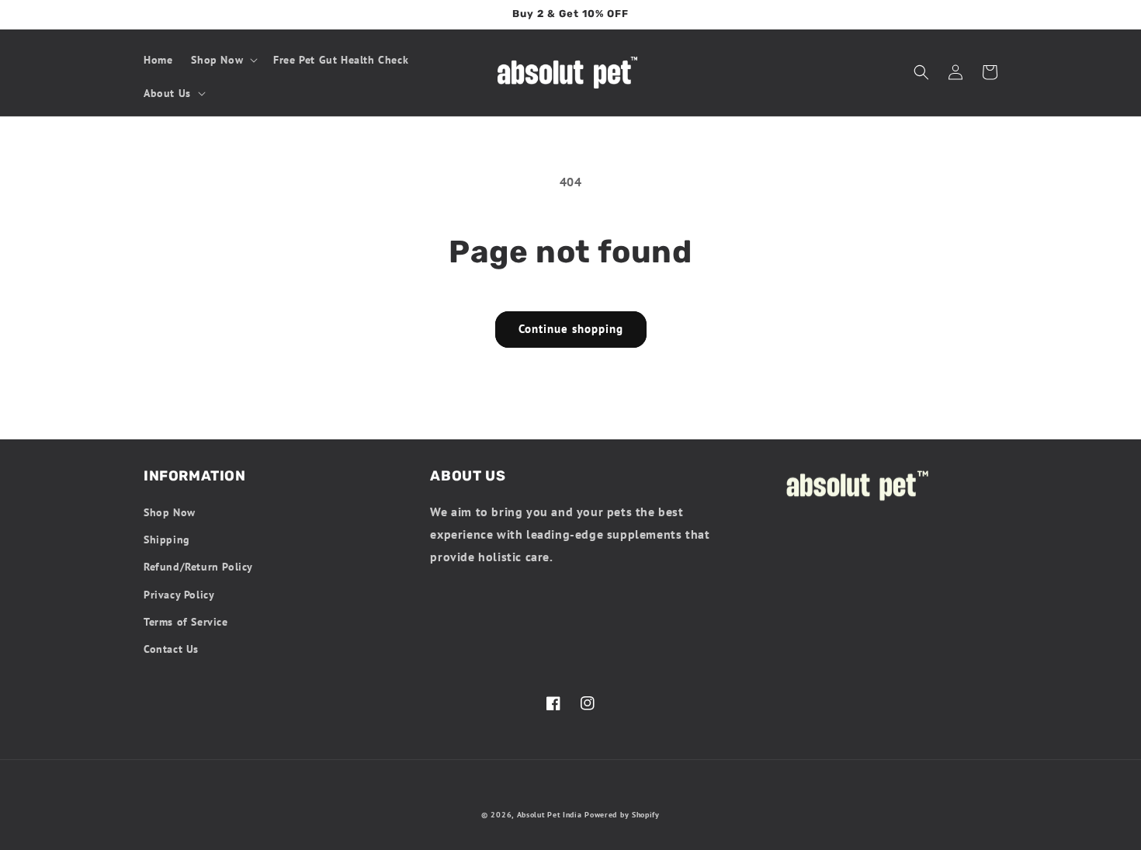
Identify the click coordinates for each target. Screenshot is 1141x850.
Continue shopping (570, 328)
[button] (223, 59)
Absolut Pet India (549, 815)
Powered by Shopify (622, 815)
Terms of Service (186, 622)
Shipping (167, 539)
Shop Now (170, 512)
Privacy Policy (179, 595)
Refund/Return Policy (198, 567)
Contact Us (171, 649)
